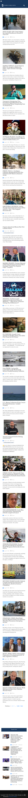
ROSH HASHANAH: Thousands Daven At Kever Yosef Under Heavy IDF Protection (17, 769)
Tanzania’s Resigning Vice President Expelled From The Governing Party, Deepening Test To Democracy (14, 103)
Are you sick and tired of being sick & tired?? (13, 437)
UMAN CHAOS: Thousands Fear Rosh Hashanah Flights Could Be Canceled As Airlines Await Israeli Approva (14, 475)
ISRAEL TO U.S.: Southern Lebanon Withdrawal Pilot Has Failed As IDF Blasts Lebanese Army (13, 173)
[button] (1, 1)
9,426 (18, 706)
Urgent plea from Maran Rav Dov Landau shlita (14, 228)
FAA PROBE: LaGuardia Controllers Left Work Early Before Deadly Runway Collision (13, 369)
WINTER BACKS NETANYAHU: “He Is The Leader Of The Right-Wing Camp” (17, 761)
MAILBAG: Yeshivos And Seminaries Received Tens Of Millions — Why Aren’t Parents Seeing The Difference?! (13, 301)
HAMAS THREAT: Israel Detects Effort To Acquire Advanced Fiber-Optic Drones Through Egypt (13, 68)
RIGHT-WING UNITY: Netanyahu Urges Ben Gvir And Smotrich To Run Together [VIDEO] (14, 655)
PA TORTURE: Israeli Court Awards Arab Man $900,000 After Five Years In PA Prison (14, 335)
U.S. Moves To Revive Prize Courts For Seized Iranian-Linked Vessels (14, 403)
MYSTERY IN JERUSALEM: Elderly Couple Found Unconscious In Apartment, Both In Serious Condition (14, 583)
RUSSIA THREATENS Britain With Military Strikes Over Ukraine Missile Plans (14, 689)
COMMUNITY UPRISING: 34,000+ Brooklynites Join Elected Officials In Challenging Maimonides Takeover (16, 750)
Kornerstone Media (13, 796)
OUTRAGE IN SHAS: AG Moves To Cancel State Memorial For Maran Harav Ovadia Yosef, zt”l (14, 138)
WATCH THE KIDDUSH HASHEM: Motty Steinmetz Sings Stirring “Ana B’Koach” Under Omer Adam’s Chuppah (17, 738)
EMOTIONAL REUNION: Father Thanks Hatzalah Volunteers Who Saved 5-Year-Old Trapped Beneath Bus (14, 208)
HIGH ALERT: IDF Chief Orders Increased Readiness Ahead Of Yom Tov (13, 33)
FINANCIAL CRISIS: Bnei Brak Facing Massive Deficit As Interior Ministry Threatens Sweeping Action (14, 620)
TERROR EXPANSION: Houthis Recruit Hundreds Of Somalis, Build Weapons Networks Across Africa (13, 546)
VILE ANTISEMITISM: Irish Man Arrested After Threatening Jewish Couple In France (13, 511)
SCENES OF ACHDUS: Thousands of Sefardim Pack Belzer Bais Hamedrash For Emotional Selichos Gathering (17, 779)
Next (21, 706)
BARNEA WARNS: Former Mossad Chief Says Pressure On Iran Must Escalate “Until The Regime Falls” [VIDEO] (14, 265)
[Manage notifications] (25, 795)
